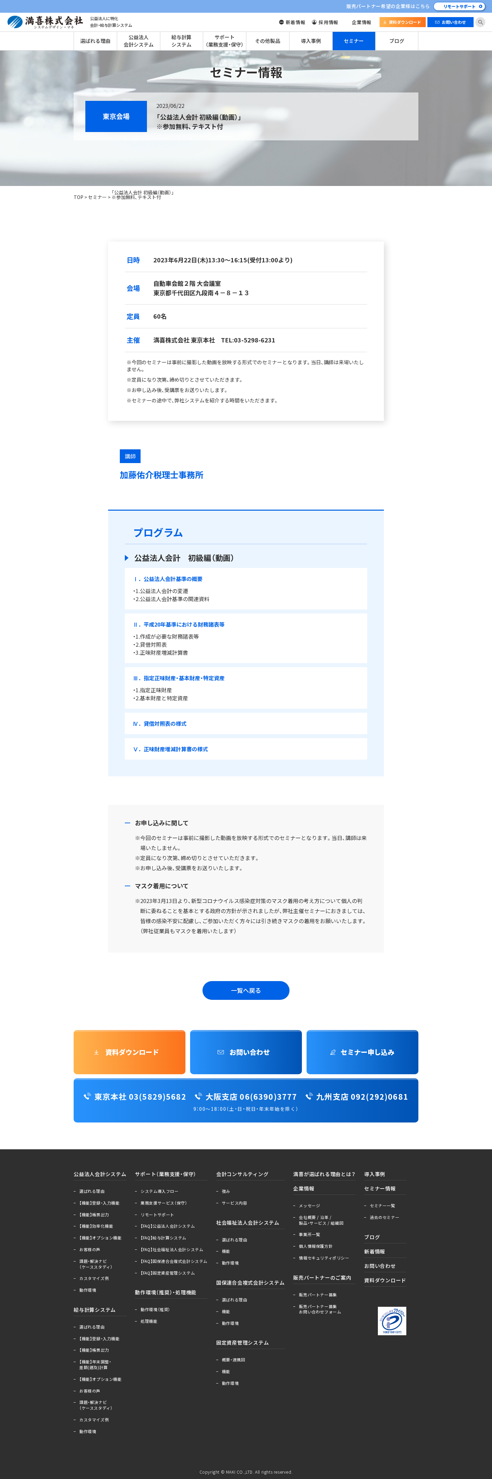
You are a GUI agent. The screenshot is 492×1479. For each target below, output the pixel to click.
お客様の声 (89, 1249)
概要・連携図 (233, 1360)
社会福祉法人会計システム (247, 1222)
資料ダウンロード (405, 22)
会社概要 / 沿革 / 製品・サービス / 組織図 (321, 1220)
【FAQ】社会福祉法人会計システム (172, 1249)
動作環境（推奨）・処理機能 (165, 1292)
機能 (226, 1251)
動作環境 (87, 1290)
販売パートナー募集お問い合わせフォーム (320, 1309)
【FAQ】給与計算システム (163, 1238)
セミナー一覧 (382, 1206)
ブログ (396, 41)
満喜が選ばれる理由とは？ (324, 1174)
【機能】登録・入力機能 (99, 1203)
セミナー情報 (380, 1188)
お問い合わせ (454, 22)
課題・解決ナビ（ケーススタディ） (95, 1264)
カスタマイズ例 (94, 1278)
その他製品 (267, 41)
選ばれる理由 (95, 41)
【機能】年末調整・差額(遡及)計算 (95, 1364)
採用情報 (328, 22)
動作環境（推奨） (155, 1309)
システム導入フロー (159, 1191)
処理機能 (149, 1321)
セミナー (354, 41)
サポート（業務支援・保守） (225, 41)
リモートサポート (459, 6)
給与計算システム (181, 41)
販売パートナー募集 (318, 1295)
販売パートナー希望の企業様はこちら (388, 6)
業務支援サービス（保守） (164, 1203)
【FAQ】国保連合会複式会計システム (174, 1261)
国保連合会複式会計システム (250, 1282)
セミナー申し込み (367, 1052)
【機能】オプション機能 (100, 1238)
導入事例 (311, 41)
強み (226, 1191)
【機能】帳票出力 (94, 1215)
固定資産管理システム (242, 1342)
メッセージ (309, 1206)
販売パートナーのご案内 (322, 1277)
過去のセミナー (384, 1217)
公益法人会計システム (139, 41)
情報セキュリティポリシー (324, 1258)
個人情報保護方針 (316, 1246)
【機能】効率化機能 (96, 1226)
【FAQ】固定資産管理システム (168, 1273)
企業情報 (362, 22)
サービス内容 (234, 1203)
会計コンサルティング (242, 1174)
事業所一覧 (309, 1234)
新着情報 (296, 22)
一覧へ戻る (246, 990)
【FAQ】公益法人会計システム (168, 1226)
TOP (78, 197)
